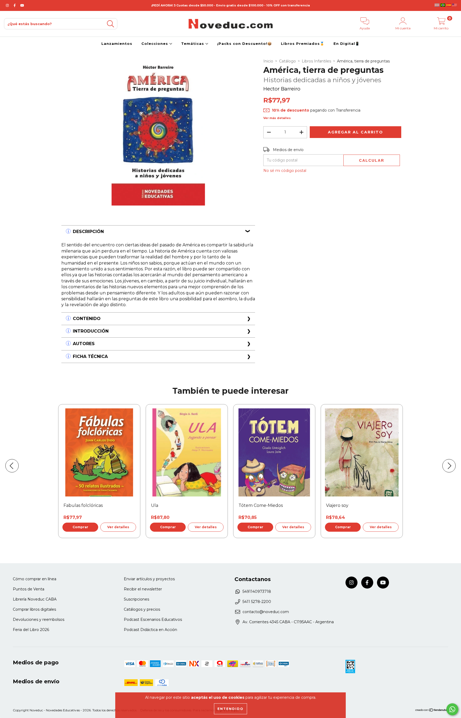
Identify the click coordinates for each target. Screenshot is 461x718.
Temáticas (193, 43)
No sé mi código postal (284, 170)
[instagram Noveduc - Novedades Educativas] (8, 5)
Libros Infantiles (316, 61)
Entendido (230, 709)
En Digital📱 (346, 43)
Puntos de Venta (28, 589)
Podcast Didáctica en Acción (150, 629)
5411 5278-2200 (257, 601)
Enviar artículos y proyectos (149, 579)
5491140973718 (257, 591)
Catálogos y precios (142, 609)
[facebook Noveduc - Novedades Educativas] (15, 5)
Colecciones (155, 43)
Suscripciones (136, 599)
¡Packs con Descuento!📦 (244, 43)
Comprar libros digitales (34, 609)
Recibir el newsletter (143, 589)
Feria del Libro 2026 (31, 629)
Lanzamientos (116, 43)
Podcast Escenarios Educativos (153, 619)
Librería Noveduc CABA (35, 599)
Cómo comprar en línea (34, 579)
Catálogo (287, 61)
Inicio (268, 61)
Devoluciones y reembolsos (38, 619)
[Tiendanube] (431, 711)
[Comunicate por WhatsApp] (452, 709)
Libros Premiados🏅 (302, 43)
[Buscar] (110, 24)
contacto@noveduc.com (266, 611)
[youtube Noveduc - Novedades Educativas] (22, 5)
